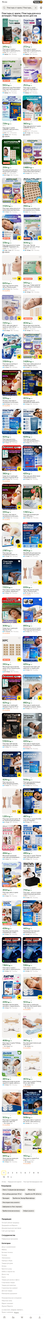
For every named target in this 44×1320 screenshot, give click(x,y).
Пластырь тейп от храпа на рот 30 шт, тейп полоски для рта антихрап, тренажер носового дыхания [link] (32, 1120)
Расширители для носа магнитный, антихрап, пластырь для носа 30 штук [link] (11, 170)
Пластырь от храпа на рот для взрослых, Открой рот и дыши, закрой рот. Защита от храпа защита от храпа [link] (32, 744)
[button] (41, 7)
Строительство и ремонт (10, 1288)
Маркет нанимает (7, 1303)
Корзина (30, 1317)
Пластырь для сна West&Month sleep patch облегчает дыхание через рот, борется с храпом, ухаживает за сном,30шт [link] (31, 401)
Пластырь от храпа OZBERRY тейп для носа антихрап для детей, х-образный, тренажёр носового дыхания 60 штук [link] (11, 128)
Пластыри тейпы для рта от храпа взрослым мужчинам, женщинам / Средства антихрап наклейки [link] (12, 209)
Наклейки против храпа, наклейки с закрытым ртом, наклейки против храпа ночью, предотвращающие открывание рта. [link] (12, 1005)
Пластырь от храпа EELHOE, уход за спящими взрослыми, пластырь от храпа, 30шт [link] (32, 819)
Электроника (6, 1258)
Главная (4, 1317)
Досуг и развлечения (8, 1247)
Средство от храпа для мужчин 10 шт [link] (10, 629)
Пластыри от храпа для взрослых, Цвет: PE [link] (10, 1120)
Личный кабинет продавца (10, 1222)
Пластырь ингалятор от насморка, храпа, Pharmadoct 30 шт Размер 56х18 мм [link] (11, 364)
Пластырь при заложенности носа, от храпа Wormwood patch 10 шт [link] (11, 553)
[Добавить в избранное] (19, 20)
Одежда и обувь (7, 1260)
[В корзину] (19, 42)
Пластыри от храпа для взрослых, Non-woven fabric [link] (32, 1005)
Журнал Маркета (7, 1306)
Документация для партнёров (11, 1228)
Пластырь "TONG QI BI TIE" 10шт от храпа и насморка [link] (32, 286)
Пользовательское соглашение (11, 1298)
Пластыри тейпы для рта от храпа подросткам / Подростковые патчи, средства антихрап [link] (32, 364)
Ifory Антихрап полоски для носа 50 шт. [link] (32, 1043)
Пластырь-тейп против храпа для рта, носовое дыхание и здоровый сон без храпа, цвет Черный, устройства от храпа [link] (11, 744)
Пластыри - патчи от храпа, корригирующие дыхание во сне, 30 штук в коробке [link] (32, 893)
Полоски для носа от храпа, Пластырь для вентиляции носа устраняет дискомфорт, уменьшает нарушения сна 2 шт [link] (32, 629)
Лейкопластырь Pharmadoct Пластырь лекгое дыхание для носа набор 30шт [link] (12, 88)
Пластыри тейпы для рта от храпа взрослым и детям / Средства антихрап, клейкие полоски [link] (32, 170)
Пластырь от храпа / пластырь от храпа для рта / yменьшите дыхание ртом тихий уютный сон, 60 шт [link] (12, 968)
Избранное (22, 1317)
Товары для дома (7, 1263)
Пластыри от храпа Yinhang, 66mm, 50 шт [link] (12, 1043)
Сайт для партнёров (8, 1231)
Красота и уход (7, 1269)
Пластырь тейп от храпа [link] (10, 892)
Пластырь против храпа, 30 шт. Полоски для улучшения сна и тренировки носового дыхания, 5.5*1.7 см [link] (11, 819)
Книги (4, 1277)
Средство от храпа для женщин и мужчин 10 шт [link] (10, 476)
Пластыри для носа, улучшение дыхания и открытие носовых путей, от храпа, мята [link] (12, 440)
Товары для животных (9, 1285)
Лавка (13, 1317)
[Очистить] (35, 7)
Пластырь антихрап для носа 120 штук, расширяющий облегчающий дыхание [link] (31, 515)
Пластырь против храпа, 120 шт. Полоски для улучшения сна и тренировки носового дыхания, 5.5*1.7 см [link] (10, 286)
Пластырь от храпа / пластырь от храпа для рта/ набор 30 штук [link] (11, 50)
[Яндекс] (16, 1313)
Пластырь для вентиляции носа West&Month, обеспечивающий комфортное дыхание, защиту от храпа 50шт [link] (31, 782)
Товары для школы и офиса (10, 1280)
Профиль (39, 1317)
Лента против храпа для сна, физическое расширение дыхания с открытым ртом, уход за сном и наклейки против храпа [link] (10, 1159)
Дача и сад (5, 1274)
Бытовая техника (7, 1252)
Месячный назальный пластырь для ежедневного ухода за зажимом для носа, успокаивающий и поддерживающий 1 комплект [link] (12, 856)
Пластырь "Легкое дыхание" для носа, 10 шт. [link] (31, 246)
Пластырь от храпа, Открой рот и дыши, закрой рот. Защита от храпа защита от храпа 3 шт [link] (11, 590)
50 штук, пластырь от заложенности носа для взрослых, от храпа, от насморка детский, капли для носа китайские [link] (11, 401)
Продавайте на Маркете (9, 1225)
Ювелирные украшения (9, 1293)
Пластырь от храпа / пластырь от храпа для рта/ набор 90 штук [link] (32, 50)
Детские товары (7, 1291)
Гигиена (4, 1255)
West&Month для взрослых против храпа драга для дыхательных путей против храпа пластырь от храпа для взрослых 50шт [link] (32, 553)
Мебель (4, 1249)
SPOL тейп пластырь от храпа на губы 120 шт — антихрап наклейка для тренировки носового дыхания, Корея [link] (10, 326)
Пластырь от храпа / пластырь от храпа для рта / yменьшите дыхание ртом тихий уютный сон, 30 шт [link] (32, 968)
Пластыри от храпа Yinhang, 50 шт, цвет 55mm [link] (32, 1082)
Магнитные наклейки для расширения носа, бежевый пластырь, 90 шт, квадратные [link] (32, 209)
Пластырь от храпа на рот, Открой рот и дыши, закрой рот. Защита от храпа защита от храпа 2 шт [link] (32, 706)
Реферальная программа (10, 1239)
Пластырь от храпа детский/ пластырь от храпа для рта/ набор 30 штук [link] (31, 88)
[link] (13, 1190)
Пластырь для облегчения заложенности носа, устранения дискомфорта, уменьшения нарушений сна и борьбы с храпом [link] (31, 476)
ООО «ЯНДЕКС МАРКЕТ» (15, 1310)
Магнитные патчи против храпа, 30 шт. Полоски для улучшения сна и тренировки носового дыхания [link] (11, 667)
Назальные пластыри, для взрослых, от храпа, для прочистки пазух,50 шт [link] (31, 667)
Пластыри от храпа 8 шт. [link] (31, 1158)
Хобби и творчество (8, 1271)
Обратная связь (7, 1300)
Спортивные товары (8, 1282)
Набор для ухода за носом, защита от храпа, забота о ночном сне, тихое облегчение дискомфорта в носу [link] (11, 1082)
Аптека (4, 1266)
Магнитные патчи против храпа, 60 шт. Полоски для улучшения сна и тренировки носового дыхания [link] (31, 326)
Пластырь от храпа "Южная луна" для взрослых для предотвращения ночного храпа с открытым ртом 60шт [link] (32, 856)
